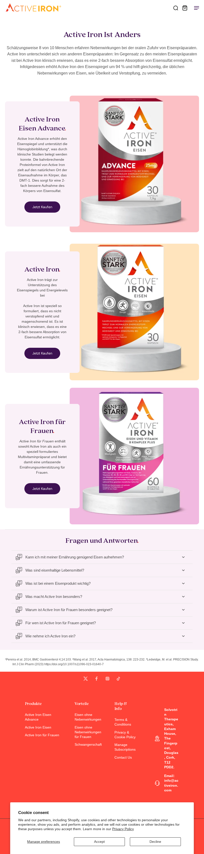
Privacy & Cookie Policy (125, 734)
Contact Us (123, 757)
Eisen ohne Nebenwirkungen (87, 717)
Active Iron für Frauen (42, 735)
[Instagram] (107, 678)
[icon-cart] (184, 8)
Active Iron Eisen (38, 727)
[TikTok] (118, 678)
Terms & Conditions (122, 722)
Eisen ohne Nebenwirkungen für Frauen (87, 732)
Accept (99, 842)
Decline (155, 842)
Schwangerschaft (87, 744)
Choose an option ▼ (16, 17)
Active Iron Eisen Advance (38, 717)
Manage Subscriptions (125, 747)
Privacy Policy (123, 829)
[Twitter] (85, 678)
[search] (175, 8)
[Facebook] (96, 678)
